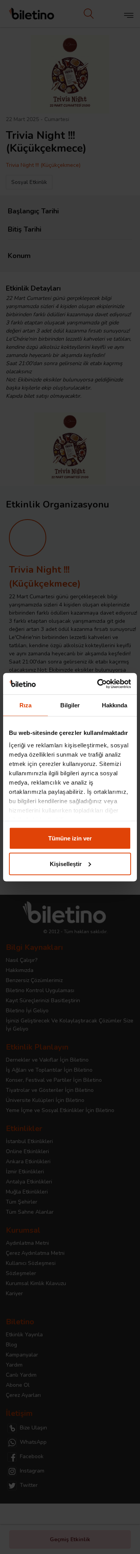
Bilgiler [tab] (70, 705)
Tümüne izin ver (70, 838)
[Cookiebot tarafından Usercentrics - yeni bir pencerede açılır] (98, 684)
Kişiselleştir (66, 863)
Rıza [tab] (25, 705)
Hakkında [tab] (115, 705)
